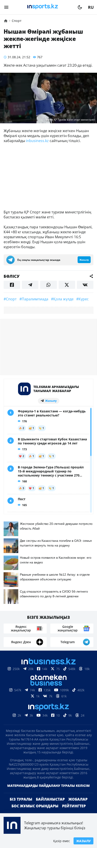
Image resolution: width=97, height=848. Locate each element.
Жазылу (83, 841)
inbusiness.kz (37, 140)
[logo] (43, 7)
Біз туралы (21, 799)
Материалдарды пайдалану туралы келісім (48, 785)
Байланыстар (50, 799)
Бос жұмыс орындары (35, 806)
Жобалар (78, 799)
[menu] (6, 7)
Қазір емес (61, 841)
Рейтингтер (74, 806)
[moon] (79, 7)
